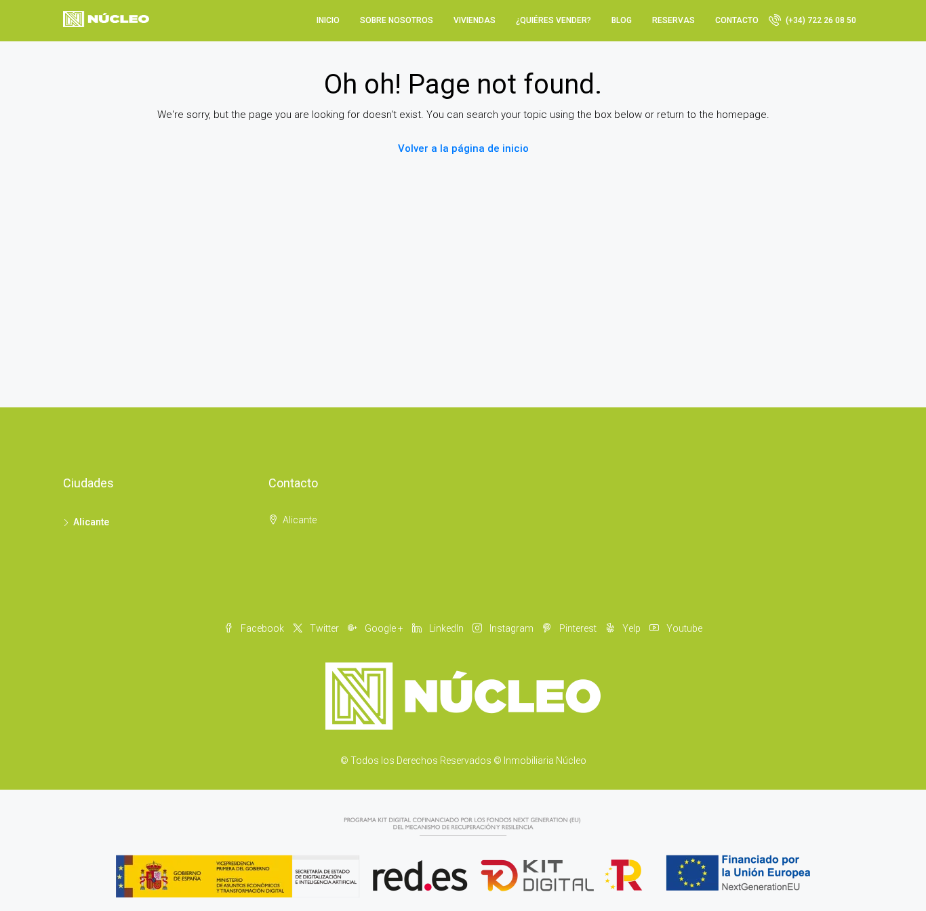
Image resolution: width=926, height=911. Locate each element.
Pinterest (578, 628)
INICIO (328, 20)
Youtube (683, 628)
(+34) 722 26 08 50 (820, 20)
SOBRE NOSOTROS (396, 20)
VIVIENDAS (475, 20)
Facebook (262, 628)
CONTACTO (737, 20)
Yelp (631, 628)
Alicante (91, 522)
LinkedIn (446, 628)
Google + (384, 628)
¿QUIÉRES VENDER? (553, 20)
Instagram (511, 628)
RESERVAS (673, 20)
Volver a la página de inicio (463, 148)
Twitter (324, 628)
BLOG (621, 20)
